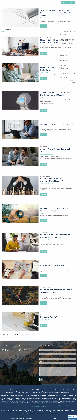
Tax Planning (63, 65)
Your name (45, 347)
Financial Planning (64, 55)
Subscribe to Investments (7, 337)
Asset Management (64, 60)
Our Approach (63, 34)
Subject (44, 361)
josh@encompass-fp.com (27, 350)
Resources (70, 80)
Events (73, 82)
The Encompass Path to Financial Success (67, 47)
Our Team (71, 43)
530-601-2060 (25, 347)
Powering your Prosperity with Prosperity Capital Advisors (67, 40)
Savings (53, 294)
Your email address (47, 356)
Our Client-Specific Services (66, 70)
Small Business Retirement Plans (67, 63)
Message (45, 366)
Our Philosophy (63, 43)
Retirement (47, 183)
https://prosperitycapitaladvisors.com (38, 406)
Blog (69, 82)
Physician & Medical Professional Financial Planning (67, 74)
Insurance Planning (64, 68)
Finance (46, 72)
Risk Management (48, 294)
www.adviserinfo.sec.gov (41, 401)
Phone (44, 352)
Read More (43, 78)
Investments (42, 72)
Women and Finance (64, 57)
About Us (62, 36)
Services (62, 52)
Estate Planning (63, 77)
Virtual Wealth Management (68, 31)
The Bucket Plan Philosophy (66, 49)
